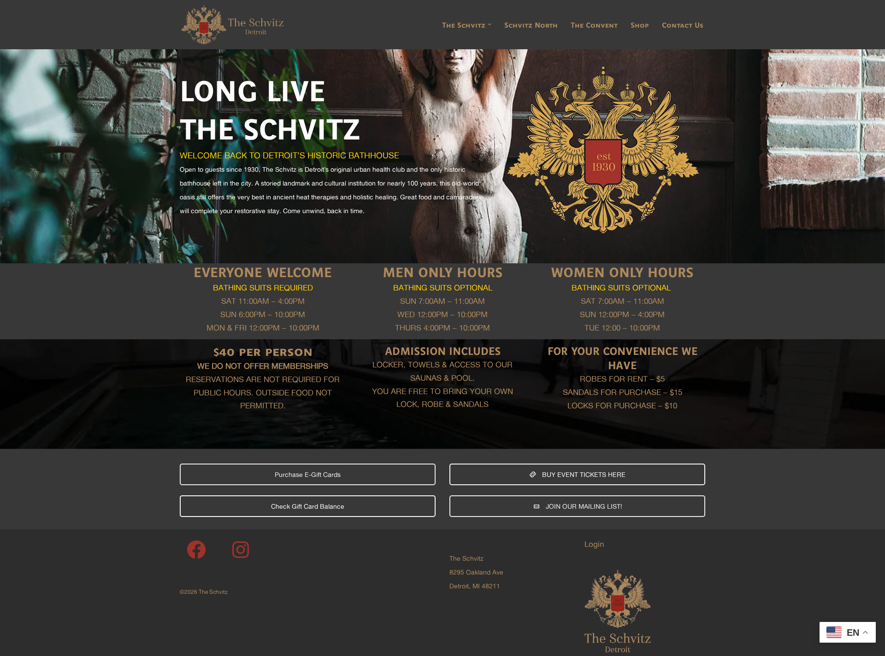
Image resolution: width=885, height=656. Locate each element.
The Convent (594, 25)
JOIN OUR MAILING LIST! (583, 506)
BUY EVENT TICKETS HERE (582, 474)
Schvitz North (531, 25)
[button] (489, 24)
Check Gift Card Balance (307, 506)
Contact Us (682, 25)
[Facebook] (196, 549)
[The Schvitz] (232, 24)
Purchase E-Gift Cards (308, 474)
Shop (640, 25)
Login (594, 544)
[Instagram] (240, 549)
